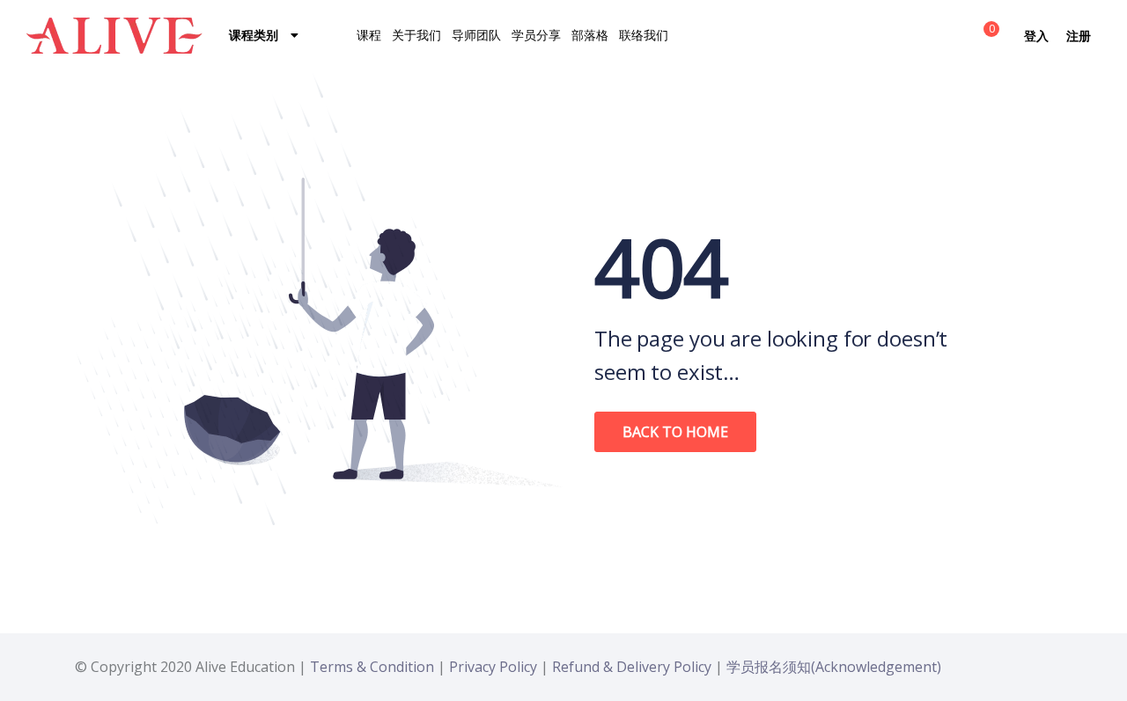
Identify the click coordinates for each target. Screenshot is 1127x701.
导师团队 (476, 34)
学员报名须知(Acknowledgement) (833, 666)
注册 (1078, 35)
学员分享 (536, 34)
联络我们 (643, 34)
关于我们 (416, 34)
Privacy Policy (493, 666)
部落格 (589, 34)
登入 (1036, 35)
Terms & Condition (372, 666)
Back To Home (675, 432)
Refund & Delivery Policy (631, 666)
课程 (369, 34)
